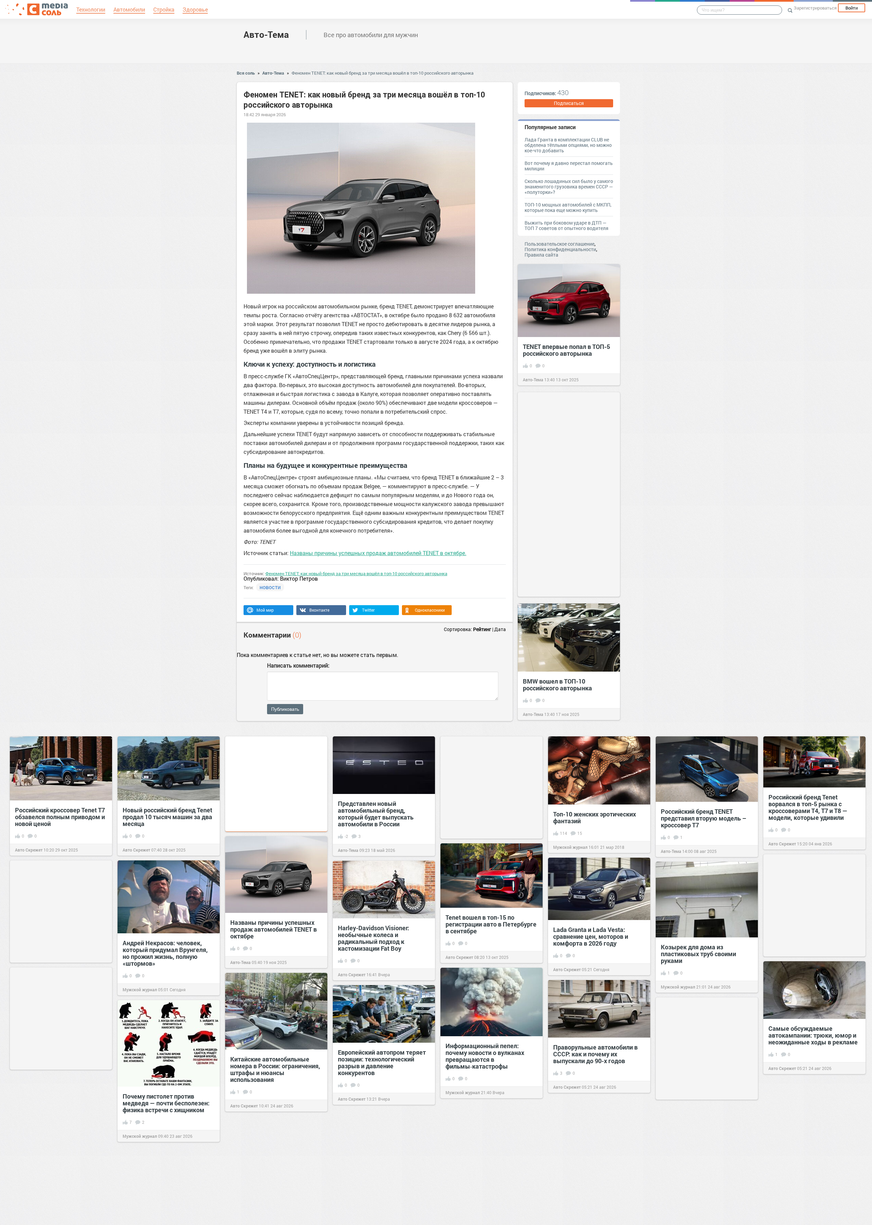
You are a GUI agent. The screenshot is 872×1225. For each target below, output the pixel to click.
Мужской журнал (570, 847)
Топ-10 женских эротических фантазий (594, 817)
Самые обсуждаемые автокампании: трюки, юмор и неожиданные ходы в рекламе (813, 1035)
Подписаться (569, 103)
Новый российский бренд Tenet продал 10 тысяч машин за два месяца (167, 817)
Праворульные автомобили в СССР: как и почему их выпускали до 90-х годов (595, 1054)
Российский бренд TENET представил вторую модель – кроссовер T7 (703, 818)
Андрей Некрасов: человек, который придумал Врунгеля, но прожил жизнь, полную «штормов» (165, 953)
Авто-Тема (266, 34)
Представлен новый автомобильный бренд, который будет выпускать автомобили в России (376, 813)
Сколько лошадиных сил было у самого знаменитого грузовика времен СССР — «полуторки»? (569, 186)
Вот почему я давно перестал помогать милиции (569, 166)
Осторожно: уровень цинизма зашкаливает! (811, 1151)
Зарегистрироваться (815, 8)
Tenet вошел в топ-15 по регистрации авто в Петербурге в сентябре (491, 924)
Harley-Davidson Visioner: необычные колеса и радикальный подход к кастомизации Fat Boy (373, 938)
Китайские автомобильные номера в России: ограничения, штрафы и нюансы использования (275, 1069)
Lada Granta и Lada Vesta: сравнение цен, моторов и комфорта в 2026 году (590, 936)
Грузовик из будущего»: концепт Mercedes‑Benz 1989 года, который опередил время (57, 1151)
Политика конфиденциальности (560, 249)
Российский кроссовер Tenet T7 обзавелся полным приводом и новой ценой (60, 817)
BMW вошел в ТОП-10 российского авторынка (557, 684)
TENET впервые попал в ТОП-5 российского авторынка (566, 350)
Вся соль (246, 73)
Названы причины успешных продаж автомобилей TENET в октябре (273, 929)
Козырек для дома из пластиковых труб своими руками (698, 954)
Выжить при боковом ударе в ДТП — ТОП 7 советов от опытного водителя (566, 225)
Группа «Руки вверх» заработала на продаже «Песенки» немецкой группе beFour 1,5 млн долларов (702, 1178)
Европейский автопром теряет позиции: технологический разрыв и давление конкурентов (382, 1062)
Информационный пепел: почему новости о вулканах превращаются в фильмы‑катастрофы (485, 1056)
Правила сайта (541, 254)
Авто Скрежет (29, 850)
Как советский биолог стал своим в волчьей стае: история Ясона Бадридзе (597, 1175)
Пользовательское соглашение (559, 244)
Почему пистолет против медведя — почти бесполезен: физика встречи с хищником (166, 1103)
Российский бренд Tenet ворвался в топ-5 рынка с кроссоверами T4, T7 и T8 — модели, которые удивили (807, 807)
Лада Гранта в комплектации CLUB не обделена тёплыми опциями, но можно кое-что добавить (568, 145)
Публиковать (285, 709)
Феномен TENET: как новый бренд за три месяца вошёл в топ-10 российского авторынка (382, 73)
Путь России (673, 1214)
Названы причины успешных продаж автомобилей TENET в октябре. (378, 552)
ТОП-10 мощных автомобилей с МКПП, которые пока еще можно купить (568, 207)
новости (270, 587)
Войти (851, 8)
